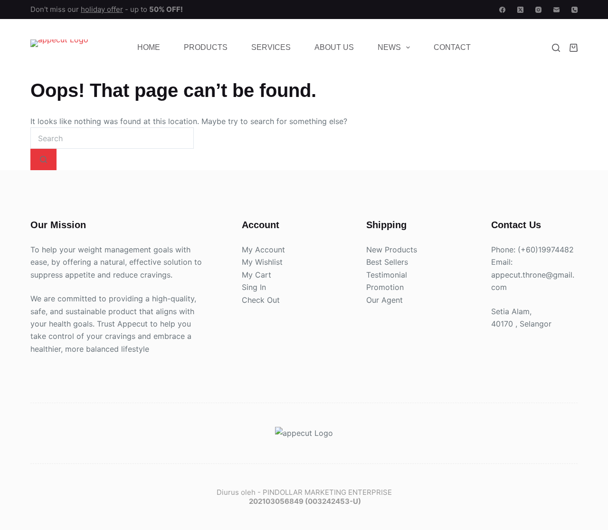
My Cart (256, 274)
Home (148, 47)
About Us (334, 47)
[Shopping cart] (574, 48)
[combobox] (112, 138)
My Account (263, 249)
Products (206, 47)
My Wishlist (262, 262)
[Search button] (43, 159)
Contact (452, 47)
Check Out (261, 300)
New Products (391, 249)
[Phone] (574, 10)
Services (271, 47)
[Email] (556, 10)
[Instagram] (538, 10)
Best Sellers (387, 262)
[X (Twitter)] (520, 10)
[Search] (556, 48)
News (389, 47)
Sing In (254, 287)
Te (370, 274)
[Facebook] (502, 10)
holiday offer (102, 9)
